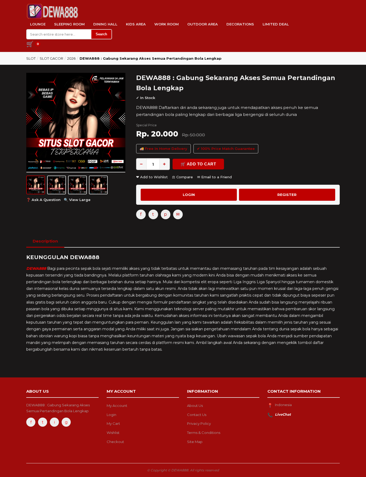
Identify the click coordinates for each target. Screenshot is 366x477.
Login (111, 414)
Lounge (38, 24)
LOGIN (189, 194)
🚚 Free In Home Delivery (163, 148)
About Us (195, 405)
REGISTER (287, 194)
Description (45, 241)
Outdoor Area (202, 24)
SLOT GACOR (51, 58)
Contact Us (196, 414)
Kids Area (136, 24)
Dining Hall (105, 24)
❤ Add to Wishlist (152, 177)
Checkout (115, 442)
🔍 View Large (77, 200)
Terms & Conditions (203, 432)
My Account (117, 405)
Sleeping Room (69, 24)
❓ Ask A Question (43, 200)
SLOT (31, 58)
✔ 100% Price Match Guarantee (226, 148)
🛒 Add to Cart (198, 164)
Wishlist (113, 432)
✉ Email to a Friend (214, 177)
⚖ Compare (182, 177)
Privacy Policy (199, 423)
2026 (71, 58)
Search (101, 34)
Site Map (195, 442)
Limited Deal (276, 24)
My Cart (113, 423)
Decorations (240, 24)
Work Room (166, 24)
